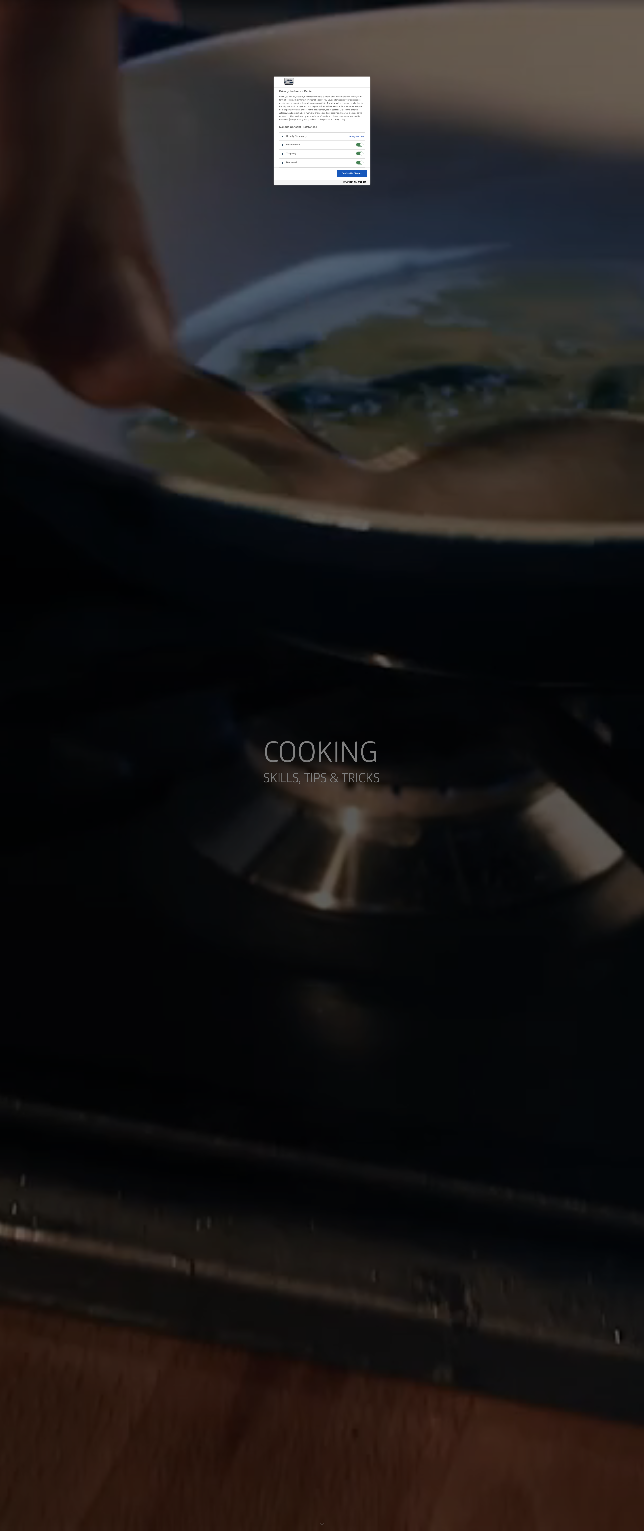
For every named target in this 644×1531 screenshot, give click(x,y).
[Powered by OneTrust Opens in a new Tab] (356, 182)
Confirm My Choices (352, 173)
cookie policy (323, 119)
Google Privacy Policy (299, 119)
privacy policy (339, 119)
